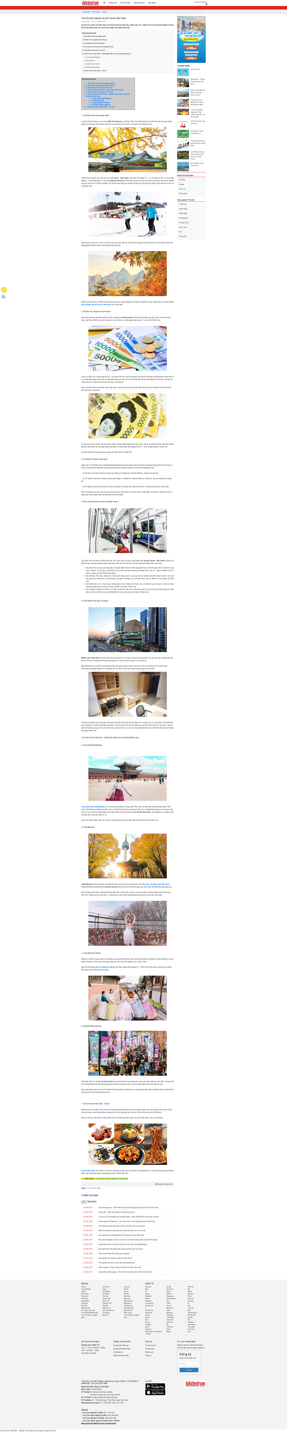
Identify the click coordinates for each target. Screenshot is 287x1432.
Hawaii (147, 1298)
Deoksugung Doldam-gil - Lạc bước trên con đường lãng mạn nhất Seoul (126, 1221)
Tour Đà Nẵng (86, 1289)
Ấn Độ (147, 1315)
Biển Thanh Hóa (108, 1310)
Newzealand (170, 1298)
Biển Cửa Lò (107, 1308)
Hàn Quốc (96, 12)
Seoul (104, 12)
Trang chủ (112, 3)
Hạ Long (127, 1287)
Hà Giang (84, 1303)
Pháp (189, 1296)
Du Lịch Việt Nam (94, 1188)
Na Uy (147, 1327)
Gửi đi (189, 1370)
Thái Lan (182, 204)
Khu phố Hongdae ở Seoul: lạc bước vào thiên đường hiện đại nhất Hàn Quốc (128, 1240)
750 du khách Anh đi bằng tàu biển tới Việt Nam (198, 143)
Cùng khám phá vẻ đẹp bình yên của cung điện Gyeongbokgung (122, 1244)
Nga (146, 1289)
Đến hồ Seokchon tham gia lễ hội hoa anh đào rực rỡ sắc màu (122, 1230)
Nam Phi (191, 1287)
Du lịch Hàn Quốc (88, 1171)
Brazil (168, 1291)
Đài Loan (183, 227)
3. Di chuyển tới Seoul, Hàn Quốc (93, 43)
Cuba (168, 1303)
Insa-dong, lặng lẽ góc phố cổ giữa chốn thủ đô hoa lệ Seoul (121, 1226)
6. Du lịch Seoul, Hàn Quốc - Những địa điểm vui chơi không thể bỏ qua (106, 54)
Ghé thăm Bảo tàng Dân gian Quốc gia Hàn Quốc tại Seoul (120, 1249)
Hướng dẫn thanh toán (121, 1349)
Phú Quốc (183, 193)
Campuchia (149, 1305)
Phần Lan (169, 1327)
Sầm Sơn (106, 1301)
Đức (167, 1301)
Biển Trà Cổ (128, 1313)
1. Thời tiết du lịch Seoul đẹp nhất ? (94, 36)
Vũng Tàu (84, 1296)
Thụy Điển (191, 1327)
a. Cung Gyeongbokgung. (92, 57)
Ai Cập (168, 1287)
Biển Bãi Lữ (128, 1303)
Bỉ (188, 1303)
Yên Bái (105, 1305)
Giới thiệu (152, 3)
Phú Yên (84, 1305)
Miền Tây (127, 1296)
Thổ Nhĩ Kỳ (170, 1317)
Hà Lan (168, 1305)
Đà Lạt (182, 189)
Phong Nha (106, 1291)
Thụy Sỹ (191, 1308)
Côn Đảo (106, 1296)
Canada (190, 1301)
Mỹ (189, 1289)
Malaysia (148, 1301)
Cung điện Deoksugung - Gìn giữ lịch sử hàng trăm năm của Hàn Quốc (125, 1272)
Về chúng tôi (118, 1352)
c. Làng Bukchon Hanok (91, 64)
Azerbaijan (192, 1324)
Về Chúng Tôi (195, 69)
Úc (180, 232)
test (189, 1331)
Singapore (183, 218)
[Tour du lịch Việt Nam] (90, 3)
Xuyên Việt (106, 1298)
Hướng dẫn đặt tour (120, 1345)
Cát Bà (83, 1291)
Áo (167, 1324)
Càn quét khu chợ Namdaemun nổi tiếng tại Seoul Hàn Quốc (121, 1235)
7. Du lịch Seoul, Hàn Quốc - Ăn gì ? (94, 70)
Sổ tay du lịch (139, 3)
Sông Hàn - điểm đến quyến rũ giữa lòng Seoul (116, 1212)
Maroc (190, 1291)
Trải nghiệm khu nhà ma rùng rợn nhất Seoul (115, 1258)
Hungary (148, 1324)
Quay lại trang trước (165, 1184)
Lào (189, 1305)
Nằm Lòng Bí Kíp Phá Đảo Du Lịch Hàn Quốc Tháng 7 (198, 92)
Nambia (190, 1294)
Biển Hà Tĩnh (128, 1310)
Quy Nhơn (106, 1294)
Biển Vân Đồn (128, 1301)
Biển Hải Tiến (107, 1303)
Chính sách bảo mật (121, 1355)
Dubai (168, 1310)
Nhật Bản (183, 213)
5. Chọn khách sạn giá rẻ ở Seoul (93, 50)
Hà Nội (182, 180)
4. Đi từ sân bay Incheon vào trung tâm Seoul (104, 90)
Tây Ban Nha (192, 1313)
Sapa (181, 184)
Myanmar (169, 1308)
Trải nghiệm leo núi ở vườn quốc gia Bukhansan (116, 1263)
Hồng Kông (149, 1310)
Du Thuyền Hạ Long (88, 1310)
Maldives (169, 1313)
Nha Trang (85, 1294)
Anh (146, 1320)
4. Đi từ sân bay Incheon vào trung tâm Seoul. (98, 47)
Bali (189, 1310)
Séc (189, 1320)
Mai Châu (127, 1298)
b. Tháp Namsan (89, 60)
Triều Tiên (169, 1320)
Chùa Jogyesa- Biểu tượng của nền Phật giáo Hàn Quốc (119, 1267)
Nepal (168, 1331)
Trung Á (148, 1334)
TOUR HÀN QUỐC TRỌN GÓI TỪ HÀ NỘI (111, 1179)
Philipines (169, 1315)
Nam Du (105, 1315)
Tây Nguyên (128, 1305)
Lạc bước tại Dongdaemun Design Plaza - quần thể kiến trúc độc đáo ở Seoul (128, 1217)
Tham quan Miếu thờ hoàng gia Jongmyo (114, 1253)
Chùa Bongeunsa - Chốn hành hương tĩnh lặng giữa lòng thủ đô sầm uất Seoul (128, 1207)
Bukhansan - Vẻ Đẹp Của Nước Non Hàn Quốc (198, 81)
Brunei (147, 1317)
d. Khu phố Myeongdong (92, 67)
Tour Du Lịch (125, 3)
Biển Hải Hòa (85, 1308)
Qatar (168, 1329)
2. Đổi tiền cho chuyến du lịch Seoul (94, 40)
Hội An (126, 1289)
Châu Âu (182, 236)
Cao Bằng (106, 1313)
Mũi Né (126, 1294)
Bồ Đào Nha (192, 1315)
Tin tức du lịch (150, 1345)
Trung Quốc (184, 223)
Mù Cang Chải (129, 1308)
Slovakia (191, 1322)
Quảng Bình (85, 1301)
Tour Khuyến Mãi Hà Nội (89, 1313)
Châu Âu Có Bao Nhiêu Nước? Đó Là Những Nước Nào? (197, 102)
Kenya (147, 1294)
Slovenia (169, 1322)
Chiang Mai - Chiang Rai (153, 1331)
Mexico (169, 1294)
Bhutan (190, 1317)
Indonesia (148, 1313)
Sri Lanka (191, 1329)
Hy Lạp (147, 1322)
